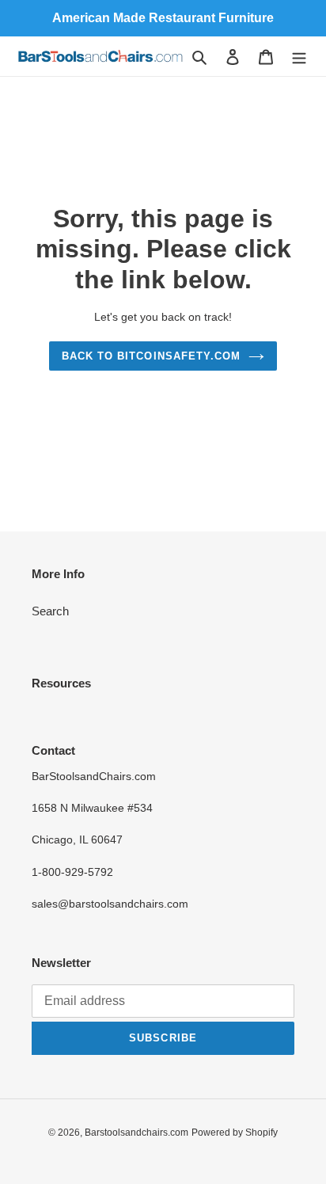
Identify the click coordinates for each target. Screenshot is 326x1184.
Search (50, 611)
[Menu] (299, 57)
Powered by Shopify (234, 1132)
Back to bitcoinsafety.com (151, 356)
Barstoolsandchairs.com (136, 1132)
